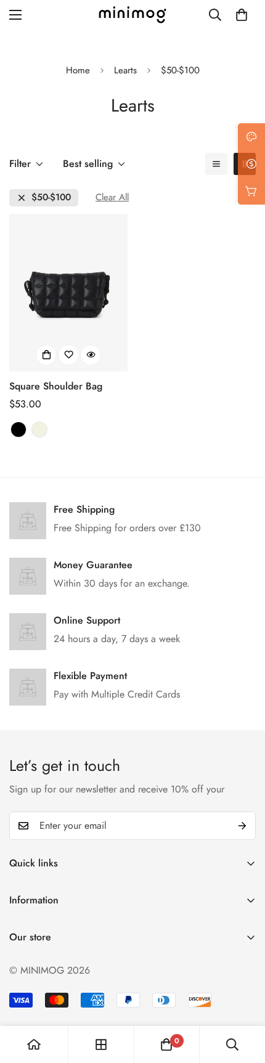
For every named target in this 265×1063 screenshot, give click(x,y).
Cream (39, 429)
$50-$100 (51, 197)
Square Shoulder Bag (55, 386)
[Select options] (46, 354)
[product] (33, 1044)
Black (18, 429)
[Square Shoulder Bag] (68, 293)
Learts (125, 70)
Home (78, 70)
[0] (241, 15)
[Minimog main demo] (132, 15)
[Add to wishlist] (68, 354)
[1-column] (216, 164)
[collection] (101, 1044)
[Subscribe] (242, 826)
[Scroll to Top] (242, 997)
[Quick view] (90, 354)
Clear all (112, 197)
